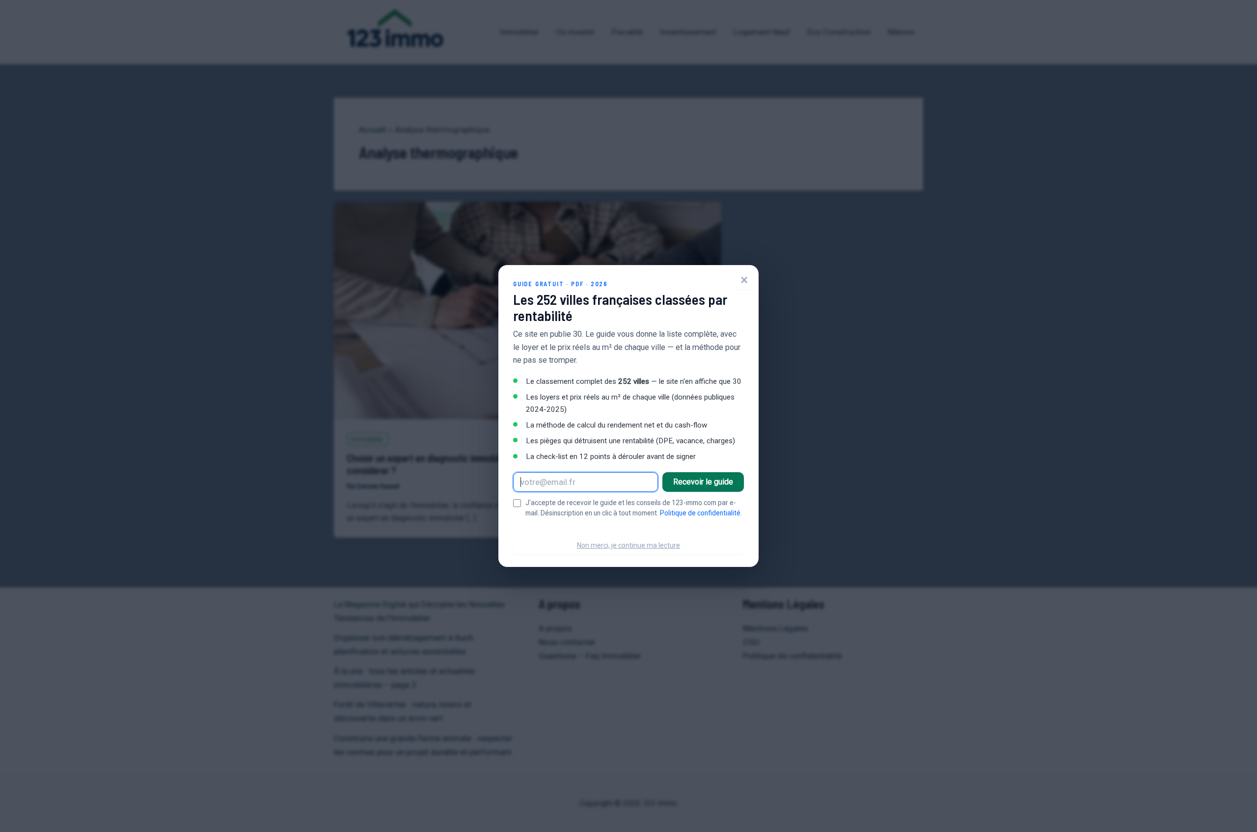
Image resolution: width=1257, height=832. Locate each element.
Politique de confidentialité (700, 513)
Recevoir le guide (703, 481)
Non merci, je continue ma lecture (628, 545)
